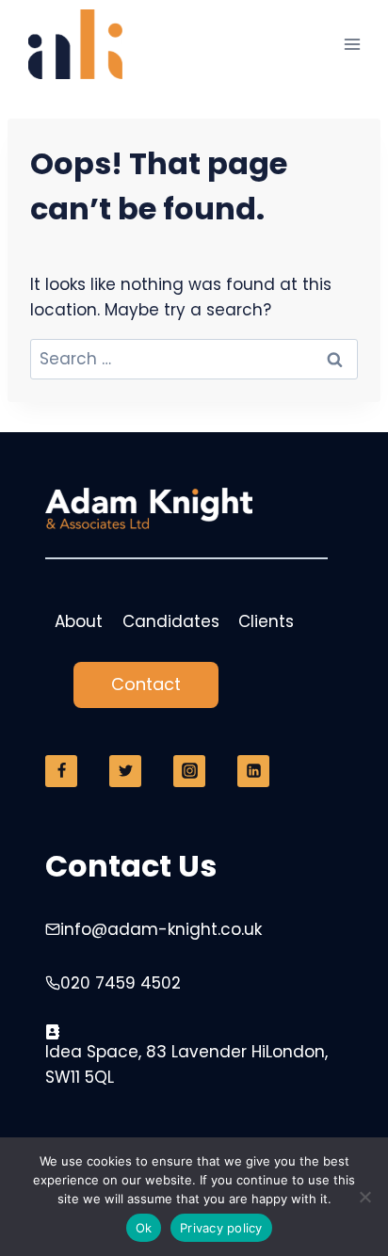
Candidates (170, 621)
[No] (364, 1196)
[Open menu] (351, 44)
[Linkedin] (253, 771)
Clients (266, 621)
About (79, 621)
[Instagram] (189, 771)
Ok (144, 1227)
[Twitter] (125, 771)
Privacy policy (221, 1227)
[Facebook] (61, 771)
